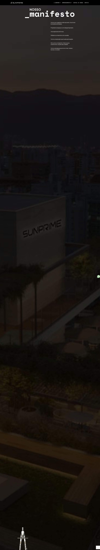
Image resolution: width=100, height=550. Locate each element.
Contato (86, 2)
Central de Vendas (78, 2)
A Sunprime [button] (57, 2)
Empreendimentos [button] (66, 2)
